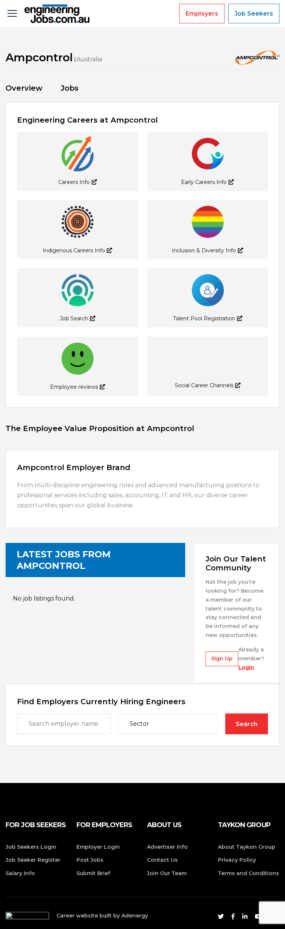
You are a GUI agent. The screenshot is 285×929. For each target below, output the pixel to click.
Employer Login (98, 847)
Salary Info (20, 873)
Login (246, 667)
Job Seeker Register (33, 860)
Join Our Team (167, 873)
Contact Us (162, 860)
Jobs (70, 88)
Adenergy (134, 915)
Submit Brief (93, 873)
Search (247, 724)
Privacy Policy (237, 860)
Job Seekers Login (31, 847)
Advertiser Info (167, 847)
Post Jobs (90, 860)
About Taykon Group (246, 847)
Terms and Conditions (248, 873)
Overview (24, 88)
